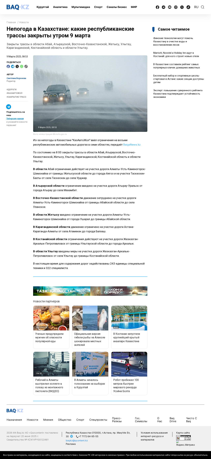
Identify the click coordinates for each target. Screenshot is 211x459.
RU (196, 7)
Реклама (71, 443)
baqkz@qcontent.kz (77, 440)
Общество (64, 419)
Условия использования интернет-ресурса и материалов (154, 436)
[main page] (18, 7)
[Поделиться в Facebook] (8, 66)
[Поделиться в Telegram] (12, 66)
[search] (202, 7)
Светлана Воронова (16, 78)
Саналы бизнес (117, 7)
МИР (134, 7)
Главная (11, 22)
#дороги (11, 89)
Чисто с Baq (191, 420)
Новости (24, 22)
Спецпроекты (98, 419)
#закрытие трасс (16, 97)
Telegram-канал (15, 118)
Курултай (43, 7)
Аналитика (60, 7)
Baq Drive (173, 420)
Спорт (98, 7)
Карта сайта (183, 432)
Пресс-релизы (117, 420)
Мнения (48, 419)
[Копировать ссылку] (26, 66)
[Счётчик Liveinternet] (183, 437)
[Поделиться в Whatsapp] (21, 66)
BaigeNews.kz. (132, 144)
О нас (159, 420)
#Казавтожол (14, 93)
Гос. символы (141, 420)
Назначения (14, 419)
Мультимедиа (81, 7)
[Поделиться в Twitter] (17, 66)
